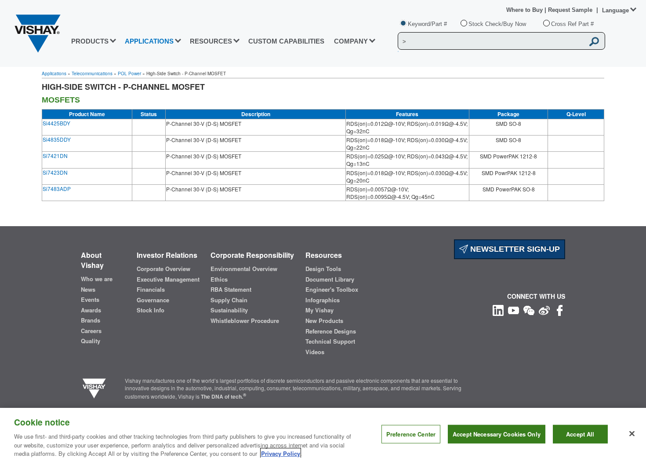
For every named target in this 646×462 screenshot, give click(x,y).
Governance (153, 300)
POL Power (129, 73)
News (88, 289)
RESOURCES (211, 41)
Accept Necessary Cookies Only (497, 434)
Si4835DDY (57, 139)
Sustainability (229, 310)
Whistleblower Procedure (244, 321)
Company (351, 41)
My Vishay (319, 310)
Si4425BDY (56, 123)
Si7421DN (55, 155)
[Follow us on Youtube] (513, 309)
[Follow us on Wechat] (528, 309)
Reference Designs (330, 331)
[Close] (632, 434)
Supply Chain (228, 300)
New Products (324, 321)
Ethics (219, 279)
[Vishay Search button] (594, 41)
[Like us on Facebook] (559, 309)
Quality (90, 341)
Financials (151, 289)
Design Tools (323, 269)
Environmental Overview (243, 269)
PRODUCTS (90, 41)
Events (90, 300)
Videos (314, 352)
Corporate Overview (163, 269)
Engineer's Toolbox (331, 289)
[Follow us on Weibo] (544, 309)
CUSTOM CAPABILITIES (286, 41)
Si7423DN (55, 172)
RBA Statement (230, 289)
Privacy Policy (280, 453)
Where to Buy (525, 10)
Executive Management (168, 279)
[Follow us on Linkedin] (498, 309)
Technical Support (330, 341)
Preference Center (411, 434)
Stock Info (150, 310)
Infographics (322, 300)
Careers (91, 331)
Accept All (580, 434)
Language (615, 10)
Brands (90, 320)
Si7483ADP (57, 188)
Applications (54, 73)
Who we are (97, 279)
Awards (91, 310)
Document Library (329, 279)
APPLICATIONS (149, 41)
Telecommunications (92, 73)
